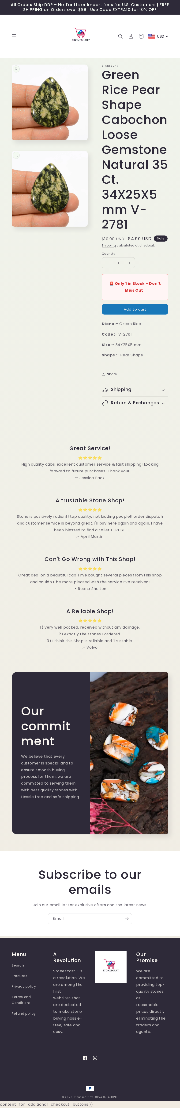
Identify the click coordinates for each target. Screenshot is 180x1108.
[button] (14, 36)
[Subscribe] (127, 918)
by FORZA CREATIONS (104, 1097)
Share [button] (112, 374)
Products (19, 976)
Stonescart (81, 1097)
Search (18, 965)
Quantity (108, 253)
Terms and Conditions (21, 1000)
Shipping (109, 245)
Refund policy (24, 1013)
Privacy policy (24, 986)
